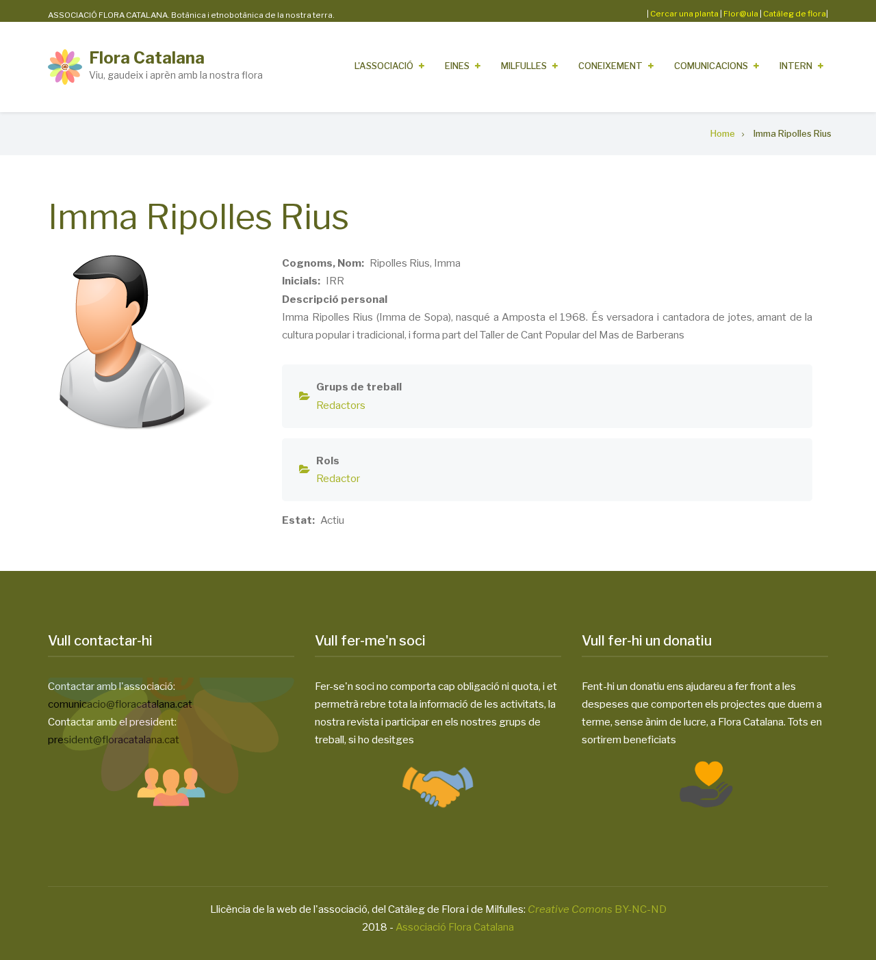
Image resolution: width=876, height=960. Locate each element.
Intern (796, 65)
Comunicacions (711, 65)
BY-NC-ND (597, 909)
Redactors (340, 405)
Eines (457, 65)
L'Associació (384, 65)
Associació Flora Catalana (455, 927)
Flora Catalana (147, 58)
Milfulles (524, 65)
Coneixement (610, 65)
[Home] (65, 66)
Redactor (338, 478)
